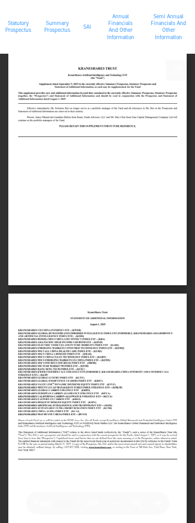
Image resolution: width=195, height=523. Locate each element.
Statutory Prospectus (18, 26)
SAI (87, 27)
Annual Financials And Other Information (120, 27)
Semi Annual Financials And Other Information (168, 27)
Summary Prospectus (57, 26)
